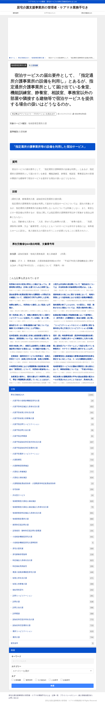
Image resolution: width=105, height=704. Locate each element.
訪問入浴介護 (53, 608)
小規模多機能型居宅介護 (53, 537)
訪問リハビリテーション (53, 596)
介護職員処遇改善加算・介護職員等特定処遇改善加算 (53, 483)
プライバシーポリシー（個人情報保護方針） (76, 695)
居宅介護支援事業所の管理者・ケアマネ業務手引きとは (29, 695)
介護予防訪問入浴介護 (53, 430)
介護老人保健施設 (53, 472)
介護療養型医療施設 (53, 466)
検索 (53, 686)
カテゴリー (16, 666)
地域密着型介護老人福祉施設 (53, 501)
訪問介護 (53, 602)
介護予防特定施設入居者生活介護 (53, 407)
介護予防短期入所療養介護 (53, 418)
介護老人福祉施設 (53, 477)
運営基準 (15, 13)
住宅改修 (53, 489)
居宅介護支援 (53, 548)
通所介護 (53, 637)
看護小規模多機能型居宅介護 (53, 572)
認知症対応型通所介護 (53, 625)
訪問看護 (53, 614)
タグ (13, 676)
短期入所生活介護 (53, 578)
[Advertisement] (52, 37)
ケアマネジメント (50, 13)
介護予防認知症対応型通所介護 (53, 448)
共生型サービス (53, 495)
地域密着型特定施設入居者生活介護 (53, 513)
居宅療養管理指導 (53, 554)
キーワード (16, 656)
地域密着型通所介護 (18, 65)
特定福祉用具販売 (53, 566)
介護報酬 (34, 65)
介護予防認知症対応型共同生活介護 (53, 442)
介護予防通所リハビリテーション (53, 454)
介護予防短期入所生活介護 (53, 412)
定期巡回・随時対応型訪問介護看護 (53, 531)
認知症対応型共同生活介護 (53, 619)
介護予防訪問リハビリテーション (53, 424)
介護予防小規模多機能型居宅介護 (53, 401)
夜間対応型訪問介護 (53, 525)
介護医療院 (53, 460)
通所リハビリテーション (53, 631)
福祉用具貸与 (53, 590)
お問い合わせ (14, 698)
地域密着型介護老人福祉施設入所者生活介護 (53, 507)
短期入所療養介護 (53, 584)
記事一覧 (55, 695)
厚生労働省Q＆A (86, 13)
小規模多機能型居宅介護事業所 (53, 543)
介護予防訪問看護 (53, 436)
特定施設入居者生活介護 (53, 560)
